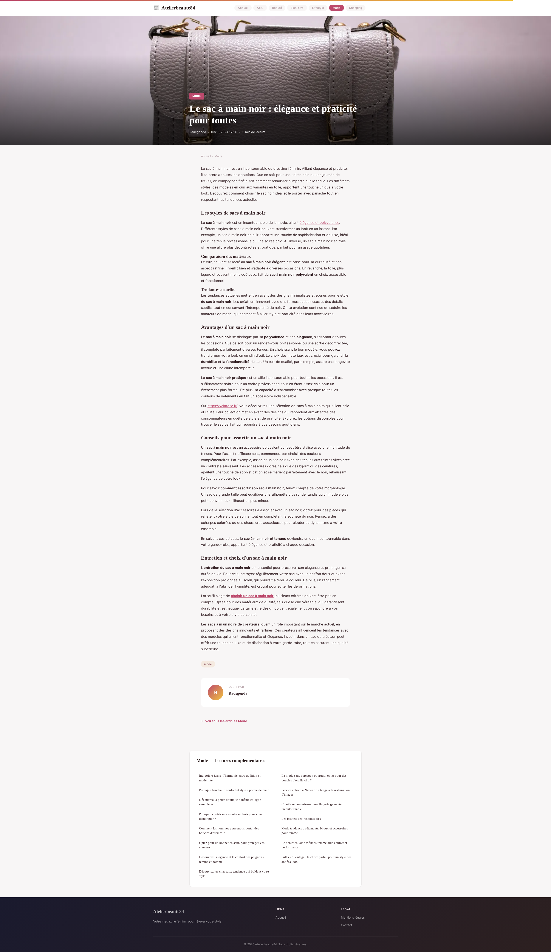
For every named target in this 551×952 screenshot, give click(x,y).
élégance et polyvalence (319, 222)
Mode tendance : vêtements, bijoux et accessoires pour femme (315, 830)
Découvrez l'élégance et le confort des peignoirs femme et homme (231, 859)
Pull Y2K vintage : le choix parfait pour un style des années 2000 (316, 859)
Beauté (277, 8)
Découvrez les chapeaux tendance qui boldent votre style (234, 874)
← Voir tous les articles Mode (224, 721)
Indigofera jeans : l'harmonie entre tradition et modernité (229, 778)
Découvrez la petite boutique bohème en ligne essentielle (230, 802)
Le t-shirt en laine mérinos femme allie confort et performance (314, 845)
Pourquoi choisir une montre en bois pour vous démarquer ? (230, 816)
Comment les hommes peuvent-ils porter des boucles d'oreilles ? (229, 830)
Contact (346, 925)
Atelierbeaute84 (174, 8)
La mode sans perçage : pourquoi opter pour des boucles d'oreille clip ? (314, 778)
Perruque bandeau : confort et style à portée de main (234, 790)
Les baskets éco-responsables (301, 818)
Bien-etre (297, 8)
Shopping (355, 8)
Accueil (243, 8)
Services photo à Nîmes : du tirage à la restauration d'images (316, 792)
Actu (260, 8)
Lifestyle (318, 8)
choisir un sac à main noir (252, 596)
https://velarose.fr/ (222, 406)
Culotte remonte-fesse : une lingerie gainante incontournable (312, 806)
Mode (337, 8)
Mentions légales (353, 917)
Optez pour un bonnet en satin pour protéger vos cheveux (232, 845)
